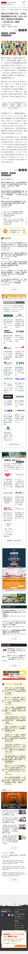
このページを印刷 (6, 35)
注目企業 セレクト (9, 302)
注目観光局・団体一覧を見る (14, 540)
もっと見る (14, 289)
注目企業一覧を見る (14, 444)
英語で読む (12, 33)
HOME (2, 9)
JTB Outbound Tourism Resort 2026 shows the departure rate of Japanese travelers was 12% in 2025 (13, 862)
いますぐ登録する (21, 946)
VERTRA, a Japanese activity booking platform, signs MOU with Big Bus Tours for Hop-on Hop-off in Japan (13, 874)
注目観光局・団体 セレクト (12, 460)
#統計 (15, 26)
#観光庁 (4, 26)
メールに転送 (4, 33)
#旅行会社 (10, 26)
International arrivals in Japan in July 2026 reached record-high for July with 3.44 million (13, 868)
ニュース (7, 9)
